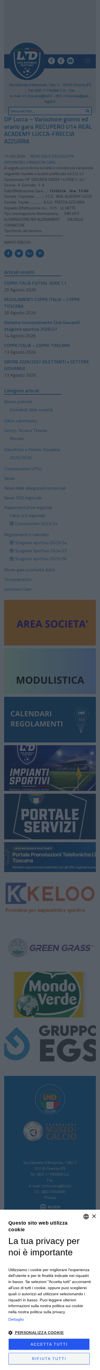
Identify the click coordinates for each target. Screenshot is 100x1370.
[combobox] (86, 1216)
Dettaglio (16, 1319)
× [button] (94, 1216)
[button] (50, 1332)
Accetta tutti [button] (49, 1344)
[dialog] (50, 1290)
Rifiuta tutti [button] (49, 1358)
